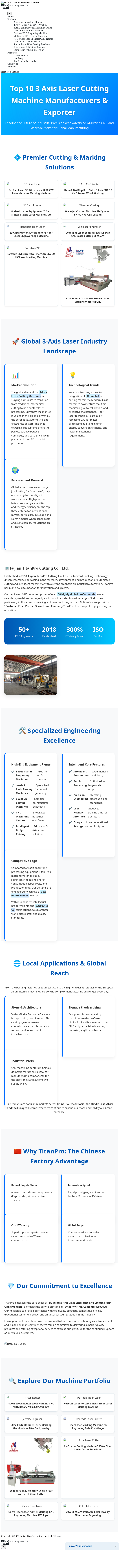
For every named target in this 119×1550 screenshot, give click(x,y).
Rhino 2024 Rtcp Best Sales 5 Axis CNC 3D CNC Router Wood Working (88, 192)
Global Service (21, 55)
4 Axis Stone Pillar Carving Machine (32, 44)
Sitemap (57, 1536)
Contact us (12, 63)
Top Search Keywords (25, 61)
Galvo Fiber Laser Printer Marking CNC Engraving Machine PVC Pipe (31, 1513)
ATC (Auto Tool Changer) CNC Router (33, 38)
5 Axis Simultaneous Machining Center (33, 27)
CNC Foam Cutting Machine (28, 41)
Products (11, 19)
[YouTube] (7, 8)
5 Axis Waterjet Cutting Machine (30, 47)
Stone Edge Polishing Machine (29, 50)
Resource (12, 52)
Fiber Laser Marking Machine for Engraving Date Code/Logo (88, 1426)
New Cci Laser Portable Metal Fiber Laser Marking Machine (88, 1405)
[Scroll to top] (3, 1547)
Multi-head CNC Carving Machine (31, 36)
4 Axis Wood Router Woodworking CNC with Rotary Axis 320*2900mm (31, 1405)
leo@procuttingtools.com (16, 1541)
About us (11, 66)
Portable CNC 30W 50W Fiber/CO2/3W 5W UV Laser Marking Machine (31, 255)
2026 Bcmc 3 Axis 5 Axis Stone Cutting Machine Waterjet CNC (88, 300)
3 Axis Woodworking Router (28, 22)
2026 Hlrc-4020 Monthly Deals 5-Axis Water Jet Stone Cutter (31, 1492)
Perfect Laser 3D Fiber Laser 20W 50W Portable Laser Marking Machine (31, 192)
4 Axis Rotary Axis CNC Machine (30, 25)
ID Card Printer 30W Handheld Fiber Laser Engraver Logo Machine (31, 234)
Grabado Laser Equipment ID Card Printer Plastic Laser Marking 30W (31, 213)
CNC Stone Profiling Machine (28, 30)
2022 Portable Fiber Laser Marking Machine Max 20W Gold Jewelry (31, 1426)
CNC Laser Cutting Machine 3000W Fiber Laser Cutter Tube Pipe (88, 1448)
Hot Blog (18, 58)
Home (10, 16)
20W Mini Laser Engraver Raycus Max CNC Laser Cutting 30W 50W (88, 234)
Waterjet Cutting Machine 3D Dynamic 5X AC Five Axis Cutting (88, 213)
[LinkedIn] (4, 8)
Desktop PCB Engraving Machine (30, 33)
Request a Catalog (10, 71)
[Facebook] (2, 8)
